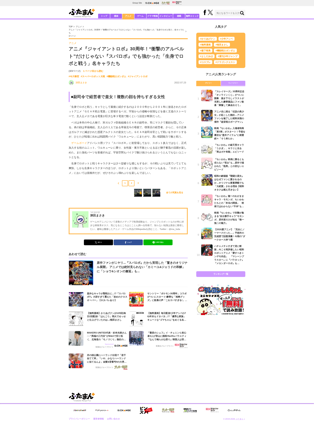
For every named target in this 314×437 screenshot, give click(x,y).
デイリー (208, 83)
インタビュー (165, 16)
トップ (104, 16)
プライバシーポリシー (79, 419)
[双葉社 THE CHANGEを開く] (152, 3)
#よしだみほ (206, 56)
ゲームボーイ (79, 143)
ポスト (100, 242)
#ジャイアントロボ (138, 76)
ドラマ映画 (152, 16)
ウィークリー (233, 83)
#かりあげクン (207, 38)
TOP (71, 27)
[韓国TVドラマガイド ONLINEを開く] (177, 3)
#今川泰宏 (74, 76)
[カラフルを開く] (234, 410)
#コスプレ (205, 62)
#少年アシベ (226, 38)
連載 (179, 16)
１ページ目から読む (93, 71)
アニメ (128, 16)
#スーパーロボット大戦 (93, 76)
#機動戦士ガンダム (116, 76)
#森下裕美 (205, 50)
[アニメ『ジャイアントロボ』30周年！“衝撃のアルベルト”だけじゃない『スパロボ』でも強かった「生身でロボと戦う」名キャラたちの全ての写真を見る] (138, 193)
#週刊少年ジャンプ (227, 56)
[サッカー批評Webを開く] (166, 3)
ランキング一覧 (220, 274)
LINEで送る (160, 242)
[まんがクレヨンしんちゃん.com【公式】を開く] (79, 410)
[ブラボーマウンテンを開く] (190, 410)
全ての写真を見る (174, 192)
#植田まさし (222, 44)
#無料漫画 (205, 44)
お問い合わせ (113, 419)
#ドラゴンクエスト (225, 62)
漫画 (116, 16)
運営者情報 (98, 419)
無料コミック (192, 16)
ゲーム (140, 16)
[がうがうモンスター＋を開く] (101, 410)
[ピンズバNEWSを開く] (146, 410)
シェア (129, 242)
